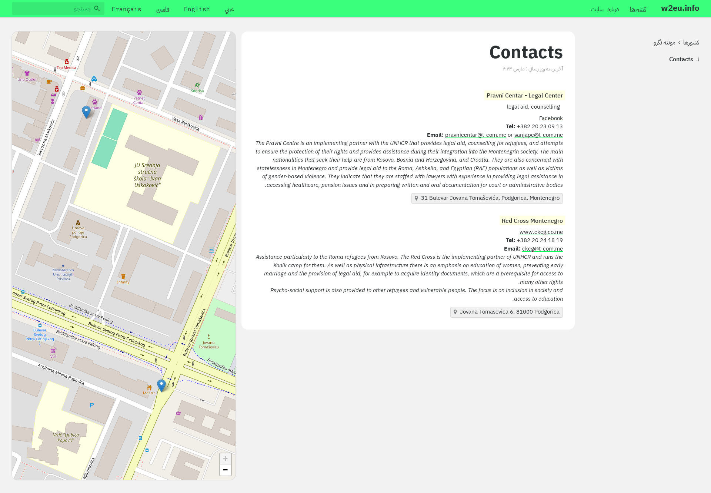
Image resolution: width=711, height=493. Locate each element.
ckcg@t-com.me (542, 249)
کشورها (691, 43)
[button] (161, 386)
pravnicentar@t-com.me (475, 135)
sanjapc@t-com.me (538, 135)
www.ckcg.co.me (541, 232)
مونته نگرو (664, 43)
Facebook (551, 118)
